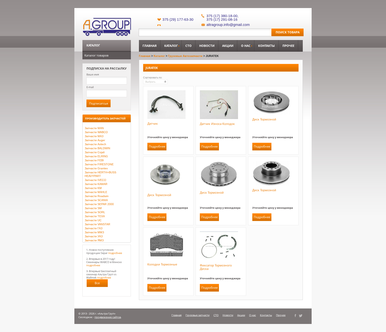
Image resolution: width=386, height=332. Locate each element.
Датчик (152, 123)
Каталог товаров (96, 55)
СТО (188, 46)
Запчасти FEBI (94, 160)
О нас (245, 46)
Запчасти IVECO (95, 180)
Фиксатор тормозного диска (216, 267)
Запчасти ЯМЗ (94, 240)
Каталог (171, 46)
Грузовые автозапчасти (185, 56)
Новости (207, 46)
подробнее (115, 253)
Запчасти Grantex (96, 168)
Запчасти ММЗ (94, 232)
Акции (227, 46)
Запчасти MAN (94, 128)
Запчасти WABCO (96, 132)
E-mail (90, 87)
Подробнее (157, 146)
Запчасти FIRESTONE (99, 164)
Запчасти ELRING (96, 156)
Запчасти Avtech (95, 144)
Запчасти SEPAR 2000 (99, 204)
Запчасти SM (93, 208)
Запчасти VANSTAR (97, 224)
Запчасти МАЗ (94, 136)
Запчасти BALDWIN (97, 148)
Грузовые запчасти (197, 315)
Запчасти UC (93, 220)
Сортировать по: (152, 77)
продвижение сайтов (107, 317)
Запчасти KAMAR (96, 184)
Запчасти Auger (95, 140)
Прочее (288, 46)
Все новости (97, 284)
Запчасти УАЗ (94, 236)
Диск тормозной (264, 119)
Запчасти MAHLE (96, 192)
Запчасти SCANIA (96, 200)
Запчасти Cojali (95, 152)
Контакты (266, 46)
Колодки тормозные (162, 264)
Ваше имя (92, 74)
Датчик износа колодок (217, 124)
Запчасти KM (93, 188)
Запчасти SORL (95, 212)
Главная (150, 46)
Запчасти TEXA (95, 216)
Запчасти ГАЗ (93, 228)
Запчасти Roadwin (97, 196)
